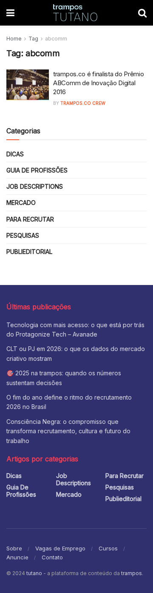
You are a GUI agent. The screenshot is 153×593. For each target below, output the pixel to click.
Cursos (108, 548)
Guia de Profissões (37, 170)
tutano (34, 573)
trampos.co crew (82, 103)
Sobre (14, 548)
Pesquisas (22, 235)
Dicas (15, 154)
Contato (52, 557)
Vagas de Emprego (60, 548)
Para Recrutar (30, 219)
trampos (131, 573)
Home (14, 38)
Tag (33, 38)
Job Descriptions (34, 186)
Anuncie (17, 557)
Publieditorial (29, 251)
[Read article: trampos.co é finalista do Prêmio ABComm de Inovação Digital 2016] (27, 84)
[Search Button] (142, 13)
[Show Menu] (10, 13)
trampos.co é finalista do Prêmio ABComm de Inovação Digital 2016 (98, 83)
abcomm (56, 38)
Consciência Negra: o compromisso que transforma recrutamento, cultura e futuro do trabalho (68, 431)
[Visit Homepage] (76, 12)
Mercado (21, 202)
